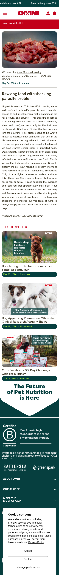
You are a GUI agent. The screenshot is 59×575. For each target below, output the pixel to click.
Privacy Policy (36, 542)
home (4, 23)
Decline (28, 559)
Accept (28, 551)
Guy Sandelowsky (29, 72)
